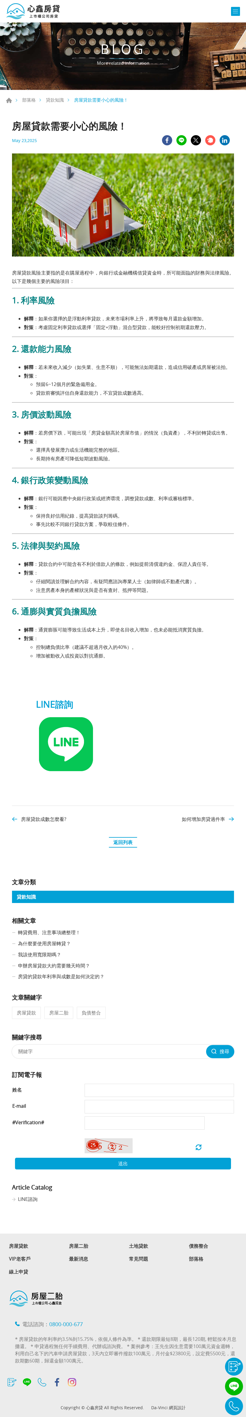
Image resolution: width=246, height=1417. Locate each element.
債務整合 (198, 1246)
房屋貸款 (26, 1012)
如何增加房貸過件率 (203, 819)
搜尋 (224, 1051)
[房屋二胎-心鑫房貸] (33, 11)
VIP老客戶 (20, 1259)
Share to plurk (210, 140)
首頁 (9, 100)
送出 (123, 1163)
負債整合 (91, 1012)
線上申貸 (18, 1272)
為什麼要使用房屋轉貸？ (44, 943)
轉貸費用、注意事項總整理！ (49, 932)
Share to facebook (167, 140)
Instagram (72, 1382)
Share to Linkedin (225, 140)
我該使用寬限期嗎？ (39, 954)
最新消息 (78, 1259)
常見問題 (138, 1259)
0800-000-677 (66, 1324)
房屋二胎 (58, 1012)
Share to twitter (196, 140)
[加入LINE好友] (66, 772)
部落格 (29, 100)
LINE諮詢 (28, 1199)
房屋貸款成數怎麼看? (43, 819)
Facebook (57, 1382)
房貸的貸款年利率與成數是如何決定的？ (61, 976)
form (234, 1367)
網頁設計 (177, 1407)
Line (234, 1386)
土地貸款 (138, 1246)
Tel (234, 1406)
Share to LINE (181, 140)
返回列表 (123, 842)
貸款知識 (55, 100)
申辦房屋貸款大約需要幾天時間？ (54, 965)
